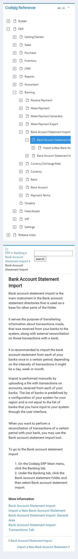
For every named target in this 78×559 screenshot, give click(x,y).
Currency (36, 171)
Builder (22, 21)
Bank (34, 179)
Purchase (30, 53)
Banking (30, 92)
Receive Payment (41, 100)
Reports (29, 76)
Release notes (27, 235)
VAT (27, 219)
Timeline (30, 203)
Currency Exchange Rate (46, 163)
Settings (30, 227)
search (40, 259)
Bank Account (39, 187)
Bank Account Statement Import (50, 132)
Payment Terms (40, 195)
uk (63, 8)
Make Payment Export (44, 124)
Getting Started (34, 37)
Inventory (30, 61)
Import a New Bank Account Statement (37, 511)
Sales (28, 45)
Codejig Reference (20, 7)
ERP (21, 29)
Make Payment (40, 108)
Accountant (31, 84)
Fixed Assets (32, 211)
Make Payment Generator (47, 116)
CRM (28, 68)
